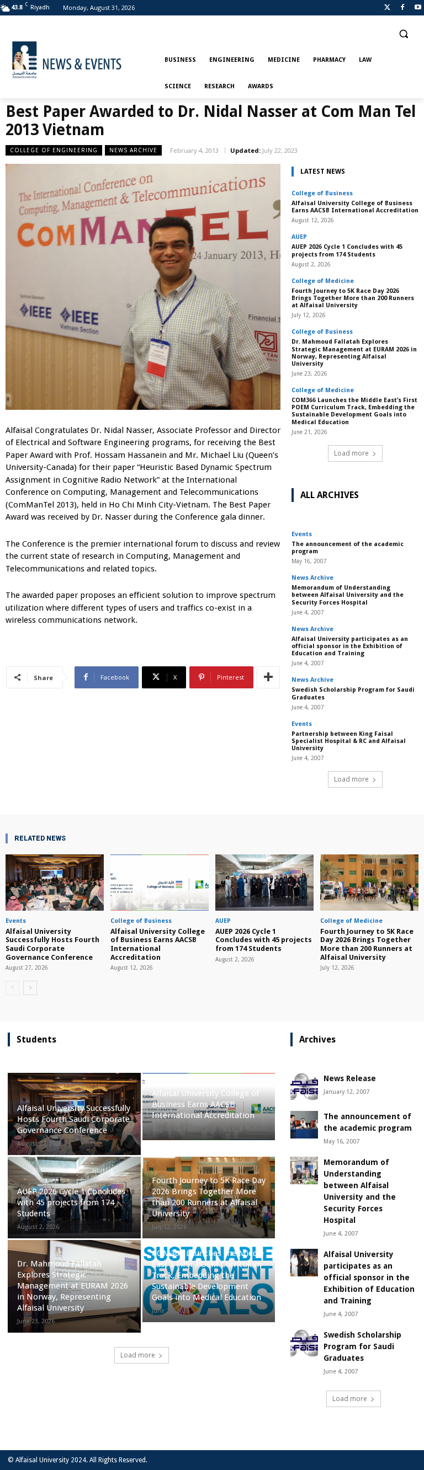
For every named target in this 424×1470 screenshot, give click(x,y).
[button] (403, 34)
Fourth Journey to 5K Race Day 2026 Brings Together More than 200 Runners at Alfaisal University (353, 298)
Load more (351, 453)
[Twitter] (387, 8)
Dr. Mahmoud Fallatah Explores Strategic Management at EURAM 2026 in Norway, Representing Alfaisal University (354, 352)
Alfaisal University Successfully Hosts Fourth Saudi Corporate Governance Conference (52, 944)
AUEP (299, 237)
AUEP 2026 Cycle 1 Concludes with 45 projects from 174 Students (347, 250)
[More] (268, 677)
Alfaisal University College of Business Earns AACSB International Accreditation (355, 207)
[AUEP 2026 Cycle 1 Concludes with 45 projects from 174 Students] (264, 882)
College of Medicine (323, 281)
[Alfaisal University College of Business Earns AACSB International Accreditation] (159, 882)
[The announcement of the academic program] (304, 1124)
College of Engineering (54, 150)
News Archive (133, 150)
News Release (350, 1078)
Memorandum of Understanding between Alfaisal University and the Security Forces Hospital (348, 595)
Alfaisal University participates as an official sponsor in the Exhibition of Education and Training (350, 646)
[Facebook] (402, 8)
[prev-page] (12, 988)
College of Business (322, 193)
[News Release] (304, 1086)
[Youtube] (417, 8)
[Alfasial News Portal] (83, 60)
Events (302, 534)
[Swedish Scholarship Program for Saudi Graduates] (304, 1343)
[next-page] (30, 988)
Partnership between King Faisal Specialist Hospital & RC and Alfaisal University (349, 741)
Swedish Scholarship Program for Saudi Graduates (353, 693)
